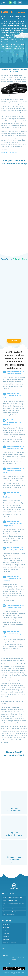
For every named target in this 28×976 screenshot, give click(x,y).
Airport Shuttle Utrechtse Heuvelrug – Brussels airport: (13, 471)
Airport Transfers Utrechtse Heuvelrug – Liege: (12, 634)
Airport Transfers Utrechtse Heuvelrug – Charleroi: (12, 495)
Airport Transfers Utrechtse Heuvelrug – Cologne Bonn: (12, 524)
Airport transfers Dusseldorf (10, 909)
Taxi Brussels (6, 924)
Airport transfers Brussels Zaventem (13, 897)
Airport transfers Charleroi (10, 900)
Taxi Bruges (6, 930)
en (19, 2)
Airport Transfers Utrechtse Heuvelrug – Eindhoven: (12, 396)
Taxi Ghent (6, 933)
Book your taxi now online (9, 152)
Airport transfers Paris (9, 915)
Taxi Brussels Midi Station (10, 942)
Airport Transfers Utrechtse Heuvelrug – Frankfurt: (12, 579)
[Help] (10, 2)
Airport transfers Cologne (10, 906)
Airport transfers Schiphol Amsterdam (13, 903)
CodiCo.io (14, 973)
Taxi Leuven (6, 936)
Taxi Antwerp (6, 927)
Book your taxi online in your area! (12, 51)
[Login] (14, 2)
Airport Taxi (4, 55)
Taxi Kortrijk (6, 939)
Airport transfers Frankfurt (10, 912)
